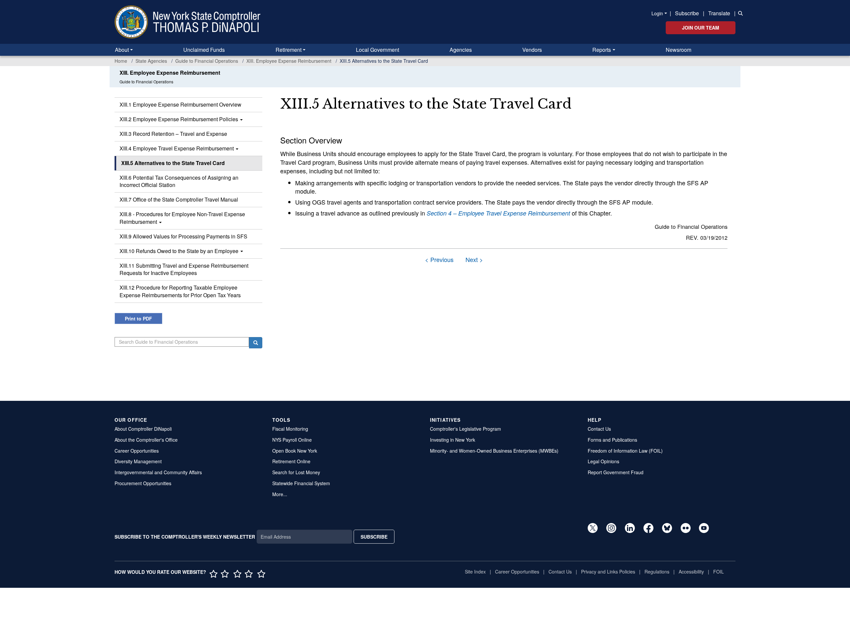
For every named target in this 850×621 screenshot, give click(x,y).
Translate (719, 13)
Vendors (532, 49)
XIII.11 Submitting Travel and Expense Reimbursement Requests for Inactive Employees (184, 269)
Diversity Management (138, 461)
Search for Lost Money (296, 472)
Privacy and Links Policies (608, 571)
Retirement (288, 49)
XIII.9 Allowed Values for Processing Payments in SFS (183, 236)
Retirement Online (291, 461)
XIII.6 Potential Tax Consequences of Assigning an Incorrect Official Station (179, 181)
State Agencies (151, 60)
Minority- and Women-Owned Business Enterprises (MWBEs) (494, 450)
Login (657, 13)
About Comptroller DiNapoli (143, 428)
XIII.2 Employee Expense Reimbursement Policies (179, 119)
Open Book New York (294, 450)
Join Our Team (700, 27)
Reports (601, 49)
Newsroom (678, 49)
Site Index (475, 571)
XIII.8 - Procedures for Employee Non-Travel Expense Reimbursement (182, 217)
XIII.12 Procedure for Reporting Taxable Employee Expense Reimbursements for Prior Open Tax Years (180, 291)
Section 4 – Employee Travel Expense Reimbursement (498, 213)
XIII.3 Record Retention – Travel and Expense (173, 133)
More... (279, 494)
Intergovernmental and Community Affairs (158, 472)
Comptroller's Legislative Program (465, 428)
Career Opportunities (137, 450)
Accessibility (691, 571)
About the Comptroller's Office (146, 439)
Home (121, 60)
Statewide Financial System (301, 483)
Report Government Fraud (615, 472)
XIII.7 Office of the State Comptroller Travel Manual (179, 199)
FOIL (718, 571)
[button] (739, 12)
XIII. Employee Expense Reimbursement (288, 60)
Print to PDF (138, 318)
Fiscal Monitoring (290, 428)
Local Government (377, 49)
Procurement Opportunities (143, 483)
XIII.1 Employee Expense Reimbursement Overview (180, 104)
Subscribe (687, 13)
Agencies (461, 49)
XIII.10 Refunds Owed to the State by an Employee (180, 251)
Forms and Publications (612, 439)
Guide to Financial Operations (206, 60)
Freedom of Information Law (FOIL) (625, 450)
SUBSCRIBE (374, 536)
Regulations (656, 571)
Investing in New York (452, 439)
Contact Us (599, 428)
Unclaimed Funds (204, 49)
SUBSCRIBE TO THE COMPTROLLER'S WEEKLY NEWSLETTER (185, 536)
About (122, 49)
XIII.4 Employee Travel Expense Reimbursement (177, 148)
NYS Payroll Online (292, 439)
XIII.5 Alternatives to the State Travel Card (173, 163)
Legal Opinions (603, 461)
